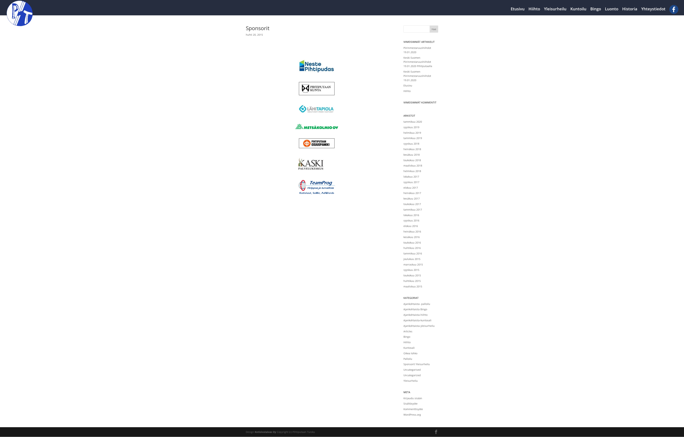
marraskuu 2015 (413, 264)
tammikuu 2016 (412, 253)
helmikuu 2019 (412, 132)
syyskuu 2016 (411, 220)
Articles (407, 331)
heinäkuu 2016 (412, 231)
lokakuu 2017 (411, 176)
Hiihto (534, 9)
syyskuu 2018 (411, 143)
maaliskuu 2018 (412, 165)
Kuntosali (409, 347)
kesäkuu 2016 (411, 237)
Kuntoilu (578, 9)
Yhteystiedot (653, 9)
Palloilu (407, 359)
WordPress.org (412, 414)
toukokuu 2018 (412, 160)
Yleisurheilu (555, 9)
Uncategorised (412, 369)
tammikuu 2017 (412, 209)
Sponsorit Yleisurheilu (416, 364)
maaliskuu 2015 (412, 286)
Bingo (595, 9)
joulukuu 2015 (411, 259)
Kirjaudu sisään (412, 398)
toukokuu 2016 (412, 242)
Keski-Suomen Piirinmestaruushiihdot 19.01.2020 (417, 76)
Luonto (611, 9)
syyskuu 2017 (411, 182)
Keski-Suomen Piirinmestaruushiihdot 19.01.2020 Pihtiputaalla (417, 62)
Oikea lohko (410, 353)
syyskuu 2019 (411, 127)
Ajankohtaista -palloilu (416, 304)
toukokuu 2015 (412, 275)
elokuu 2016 (410, 226)
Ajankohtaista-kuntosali (417, 320)
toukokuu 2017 (412, 204)
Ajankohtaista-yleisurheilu (419, 326)
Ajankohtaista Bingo (415, 309)
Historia (629, 9)
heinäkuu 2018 (412, 149)
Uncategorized (412, 375)
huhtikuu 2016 (412, 248)
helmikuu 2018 (412, 171)
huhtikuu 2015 (412, 281)
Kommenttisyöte (413, 409)
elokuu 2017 (410, 187)
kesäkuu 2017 (411, 198)
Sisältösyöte (410, 403)
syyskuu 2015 (411, 270)
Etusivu (518, 9)
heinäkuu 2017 (412, 193)
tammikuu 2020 (412, 121)
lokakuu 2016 (411, 215)
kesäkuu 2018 (411, 154)
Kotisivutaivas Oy (265, 432)
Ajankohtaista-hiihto (415, 314)
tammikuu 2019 (412, 138)
